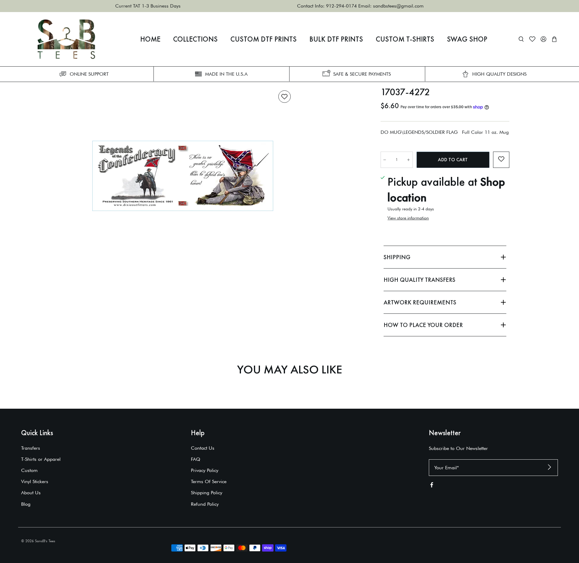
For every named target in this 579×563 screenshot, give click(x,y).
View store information (408, 217)
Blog (25, 504)
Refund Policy (205, 504)
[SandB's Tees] (66, 39)
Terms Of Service (208, 481)
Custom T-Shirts (405, 39)
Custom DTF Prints (263, 39)
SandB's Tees (45, 541)
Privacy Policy (204, 470)
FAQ (195, 459)
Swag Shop (467, 39)
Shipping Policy (206, 492)
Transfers (30, 448)
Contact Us (202, 448)
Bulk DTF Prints (336, 39)
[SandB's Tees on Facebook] (432, 486)
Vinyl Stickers (34, 481)
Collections (195, 39)
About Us (31, 492)
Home (150, 39)
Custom (29, 470)
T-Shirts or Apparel (41, 459)
